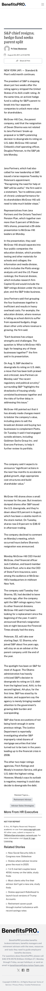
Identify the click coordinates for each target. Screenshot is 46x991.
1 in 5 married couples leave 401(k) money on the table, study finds (22, 872)
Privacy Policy (18, 985)
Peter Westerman (20, 49)
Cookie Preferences (33, 985)
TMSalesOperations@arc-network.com (20, 835)
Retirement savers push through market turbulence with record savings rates (22, 907)
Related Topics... (22, 795)
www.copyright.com (31, 829)
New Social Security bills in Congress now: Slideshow (20, 855)
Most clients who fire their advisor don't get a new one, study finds (23, 884)
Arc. (18, 982)
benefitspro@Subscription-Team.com (27, 965)
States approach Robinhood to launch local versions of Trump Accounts (22, 895)
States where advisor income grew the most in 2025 (21, 863)
